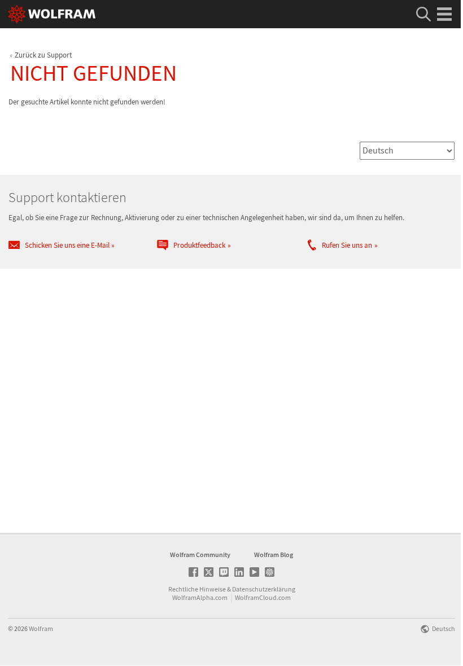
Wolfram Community (200, 554)
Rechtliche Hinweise (197, 589)
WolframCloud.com (263, 597)
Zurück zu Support (43, 55)
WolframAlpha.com (200, 597)
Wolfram (41, 628)
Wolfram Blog (273, 554)
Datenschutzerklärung (263, 589)
